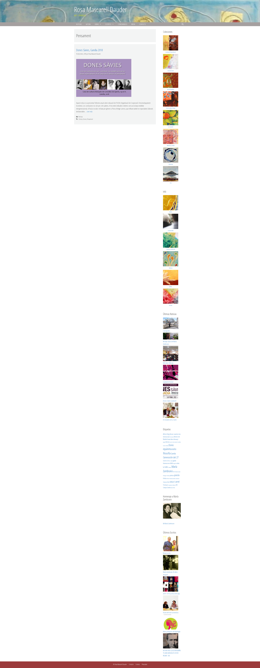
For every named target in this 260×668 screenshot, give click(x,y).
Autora (88, 24)
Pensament (90, 119)
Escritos (108, 24)
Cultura (164, 445)
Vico (171, 183)
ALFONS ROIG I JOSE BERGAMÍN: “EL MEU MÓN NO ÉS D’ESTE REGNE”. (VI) (172, 653)
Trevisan (165, 485)
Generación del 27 (170, 457)
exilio (174, 449)
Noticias (79, 24)
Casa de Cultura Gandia (173, 442)
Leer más (90, 111)
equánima (167, 449)
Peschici (168, 475)
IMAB (171, 463)
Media (133, 24)
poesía (176, 475)
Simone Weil (166, 482)
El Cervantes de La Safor (170, 420)
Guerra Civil (166, 461)
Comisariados (122, 24)
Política (165, 478)
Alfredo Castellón (174, 434)
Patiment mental (177, 471)
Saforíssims (177, 478)
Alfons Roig (166, 434)
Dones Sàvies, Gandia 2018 (89, 50)
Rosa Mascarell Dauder (100, 9)
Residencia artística (173, 478)
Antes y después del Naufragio (171, 631)
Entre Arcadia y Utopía (170, 108)
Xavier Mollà (173, 487)
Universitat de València (171, 485)
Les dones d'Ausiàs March (170, 52)
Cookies (137, 664)
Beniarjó (176, 439)
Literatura (169, 467)
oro (174, 472)
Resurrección (167, 553)
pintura (172, 475)
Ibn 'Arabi (170, 461)
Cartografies (166, 331)
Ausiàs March (171, 439)
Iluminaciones (171, 71)
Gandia (173, 453)
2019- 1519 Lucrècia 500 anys (171, 593)
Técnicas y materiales (170, 249)
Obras (97, 24)
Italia (178, 463)
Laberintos (170, 164)
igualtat (174, 461)
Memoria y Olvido (170, 145)
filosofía (167, 453)
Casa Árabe (179, 442)
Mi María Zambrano (168, 523)
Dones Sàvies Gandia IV (169, 401)
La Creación (170, 127)
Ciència (80, 119)
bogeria (164, 442)
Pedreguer (165, 475)
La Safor (165, 467)
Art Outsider (172, 437)
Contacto (142, 24)
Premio (168, 478)
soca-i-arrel (174, 481)
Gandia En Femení (168, 382)
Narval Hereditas (170, 89)
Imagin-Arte (175, 463)
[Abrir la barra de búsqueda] (182, 24)
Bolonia (167, 442)
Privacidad (144, 664)
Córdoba (167, 445)
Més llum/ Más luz (168, 363)
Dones (84, 119)
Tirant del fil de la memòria (170, 612)
